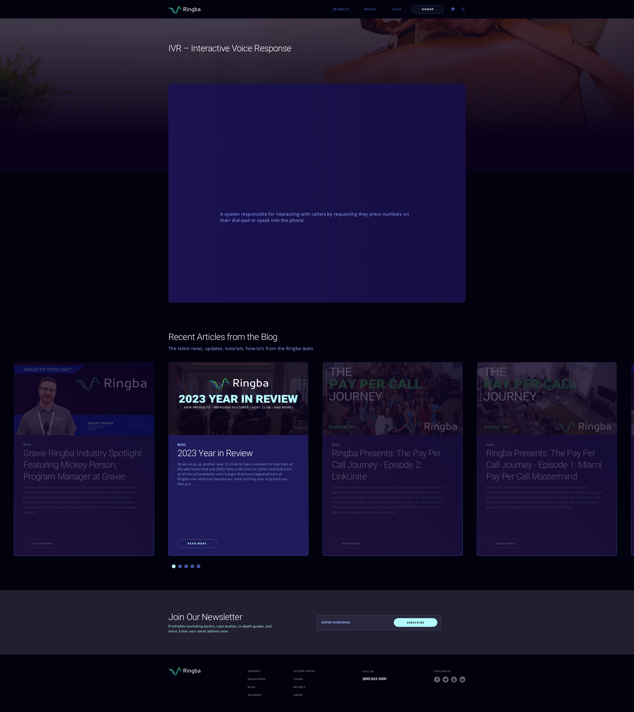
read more (43, 543)
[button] (174, 566)
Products (341, 9)
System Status (304, 671)
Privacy (299, 686)
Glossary (255, 694)
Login (396, 9)
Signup (428, 9)
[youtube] (454, 679)
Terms (298, 679)
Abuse (298, 694)
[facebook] (437, 679)
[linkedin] (462, 679)
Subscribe (416, 622)
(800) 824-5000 (374, 679)
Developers (257, 679)
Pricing (370, 9)
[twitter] (446, 679)
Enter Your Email (335, 622)
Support (254, 671)
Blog (251, 686)
